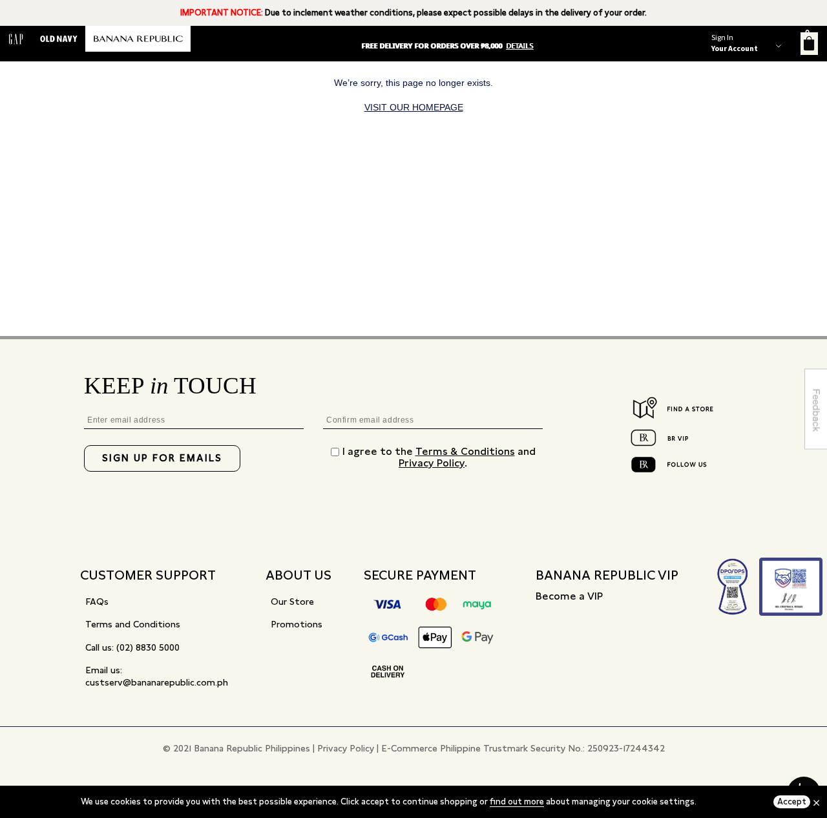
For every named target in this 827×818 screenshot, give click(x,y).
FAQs (97, 601)
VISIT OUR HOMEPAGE (413, 107)
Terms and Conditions (132, 624)
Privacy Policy (432, 463)
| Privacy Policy (343, 748)
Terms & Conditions (465, 451)
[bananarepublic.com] (138, 39)
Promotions (296, 624)
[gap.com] (16, 39)
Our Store (292, 601)
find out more (517, 801)
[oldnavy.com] (58, 39)
